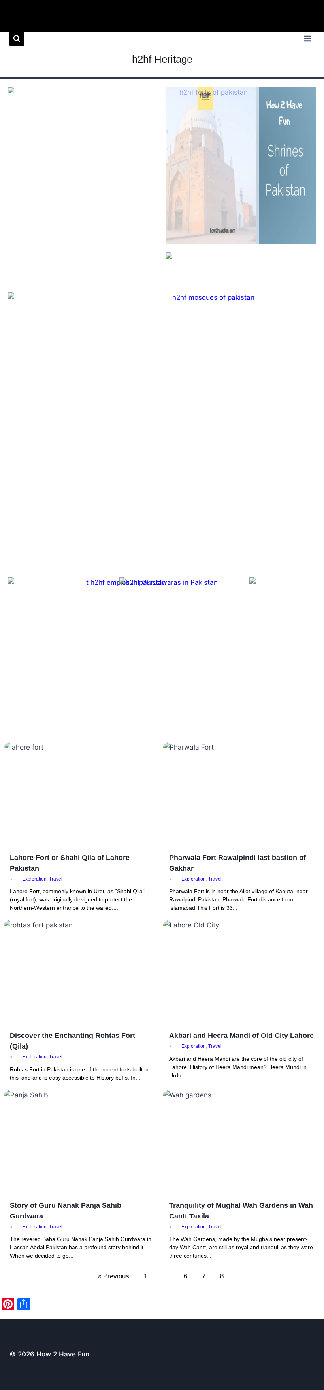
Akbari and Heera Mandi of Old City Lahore (241, 1035)
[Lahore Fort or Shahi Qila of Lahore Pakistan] (82, 794)
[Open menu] (307, 39)
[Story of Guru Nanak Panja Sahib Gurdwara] (82, 1142)
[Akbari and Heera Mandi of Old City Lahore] (241, 972)
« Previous (113, 1276)
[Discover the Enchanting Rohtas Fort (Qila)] (82, 972)
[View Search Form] (16, 39)
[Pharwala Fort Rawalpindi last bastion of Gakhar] (241, 794)
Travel (55, 879)
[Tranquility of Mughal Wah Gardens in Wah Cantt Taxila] (241, 1142)
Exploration (34, 879)
